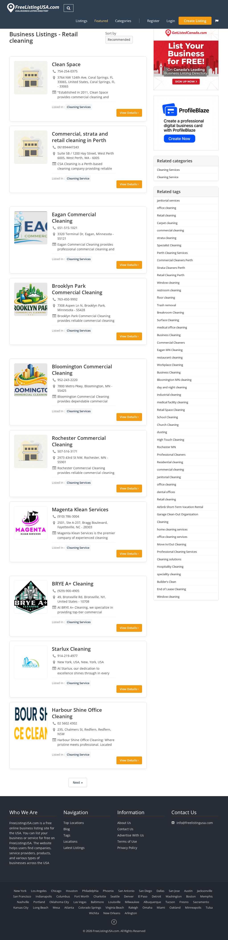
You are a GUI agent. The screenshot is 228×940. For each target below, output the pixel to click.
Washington (174, 896)
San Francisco (22, 896)
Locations (70, 841)
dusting (162, 432)
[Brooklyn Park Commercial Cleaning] (30, 299)
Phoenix (108, 891)
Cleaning (162, 522)
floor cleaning (166, 298)
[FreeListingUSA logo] (32, 7)
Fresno (184, 902)
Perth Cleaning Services (172, 253)
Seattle (115, 896)
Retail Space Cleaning (171, 410)
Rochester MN (166, 447)
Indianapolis (44, 896)
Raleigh (133, 907)
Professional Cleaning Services (177, 552)
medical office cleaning (172, 327)
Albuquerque (152, 902)
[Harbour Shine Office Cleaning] (30, 723)
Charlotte (100, 896)
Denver (129, 896)
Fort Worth (81, 896)
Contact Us (125, 829)
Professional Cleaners (171, 455)
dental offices (166, 492)
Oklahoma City (59, 902)
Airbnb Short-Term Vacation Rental (180, 507)
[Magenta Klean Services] (30, 522)
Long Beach (40, 907)
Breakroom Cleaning (170, 312)
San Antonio (126, 891)
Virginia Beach (115, 907)
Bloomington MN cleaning (174, 380)
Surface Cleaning (168, 320)
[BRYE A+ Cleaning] (30, 597)
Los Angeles (39, 891)
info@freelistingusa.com (195, 823)
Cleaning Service (78, 178)
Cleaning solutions (169, 559)
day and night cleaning (172, 387)
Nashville (23, 902)
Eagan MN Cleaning (170, 350)
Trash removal (166, 305)
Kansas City (20, 907)
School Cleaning (167, 417)
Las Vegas (79, 902)
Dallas (160, 891)
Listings (81, 20)
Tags (66, 835)
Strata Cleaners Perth (171, 268)
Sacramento (201, 902)
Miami (161, 907)
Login (171, 20)
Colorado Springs (89, 907)
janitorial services (168, 200)
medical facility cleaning (172, 402)
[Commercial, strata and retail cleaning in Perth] (30, 147)
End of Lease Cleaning (171, 589)
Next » (78, 782)
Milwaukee (132, 902)
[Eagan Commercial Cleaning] (30, 227)
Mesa (56, 907)
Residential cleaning (170, 462)
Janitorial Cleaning (169, 477)
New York (20, 891)
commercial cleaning (170, 230)
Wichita (94, 913)
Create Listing (195, 20)
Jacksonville (204, 891)
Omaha (147, 907)
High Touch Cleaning (170, 440)
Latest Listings (74, 848)
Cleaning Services (79, 107)
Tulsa (209, 907)
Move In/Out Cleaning (171, 544)
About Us (124, 823)
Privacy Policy (127, 848)
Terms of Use (127, 841)
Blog (66, 829)
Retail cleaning (166, 215)
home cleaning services (172, 529)
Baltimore (97, 902)
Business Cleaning (169, 335)
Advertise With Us (130, 835)
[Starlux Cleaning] (30, 662)
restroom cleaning (169, 290)
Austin (188, 891)
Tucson (170, 902)
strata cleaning (166, 238)
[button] (217, 21)
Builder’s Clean (166, 582)
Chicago (56, 891)
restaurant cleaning (170, 357)
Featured (101, 20)
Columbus (63, 896)
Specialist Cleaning (169, 245)
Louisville (114, 902)
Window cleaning (168, 283)
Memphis (206, 896)
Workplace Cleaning (170, 365)
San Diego (145, 891)
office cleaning (166, 208)
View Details (129, 113)
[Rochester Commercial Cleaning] (30, 451)
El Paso (142, 896)
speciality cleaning (169, 574)
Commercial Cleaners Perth (175, 260)
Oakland (175, 907)
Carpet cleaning (167, 223)
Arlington (131, 913)
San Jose (174, 891)
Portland (39, 902)
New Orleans (111, 913)
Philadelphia (90, 891)
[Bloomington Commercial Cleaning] (30, 379)
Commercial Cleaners (171, 343)
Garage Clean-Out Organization (177, 514)
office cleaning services (172, 537)
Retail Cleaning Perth (170, 275)
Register (153, 20)
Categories (123, 20)
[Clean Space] (30, 77)
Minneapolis (193, 907)
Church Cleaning (168, 425)
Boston (191, 896)
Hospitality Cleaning (170, 567)
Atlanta (69, 907)
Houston (72, 891)
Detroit (156, 896)
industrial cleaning (169, 395)
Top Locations (73, 823)
